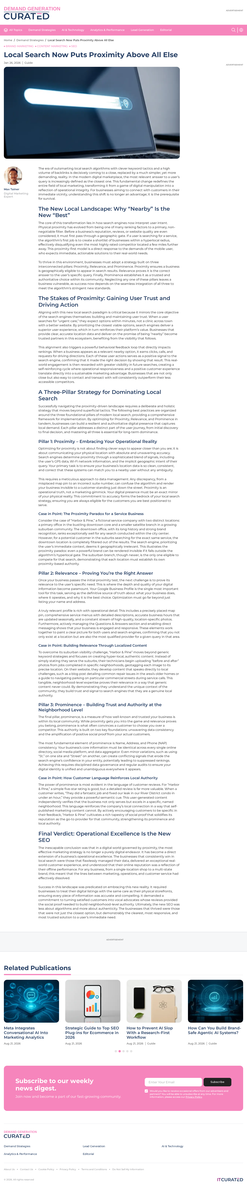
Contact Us (26, 1169)
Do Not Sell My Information (128, 1169)
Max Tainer (11, 189)
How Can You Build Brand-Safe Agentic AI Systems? (214, 1030)
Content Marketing (52, 46)
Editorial (166, 30)
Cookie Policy (46, 1169)
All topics (15, 30)
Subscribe (217, 1082)
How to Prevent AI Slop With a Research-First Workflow (150, 1033)
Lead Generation (142, 30)
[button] (116, 1051)
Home (8, 40)
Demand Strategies (42, 30)
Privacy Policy (68, 1169)
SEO (74, 46)
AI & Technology (73, 30)
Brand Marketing (20, 46)
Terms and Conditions (94, 1169)
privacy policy (194, 1096)
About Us (9, 1169)
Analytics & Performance (107, 30)
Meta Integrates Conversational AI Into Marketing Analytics (26, 1033)
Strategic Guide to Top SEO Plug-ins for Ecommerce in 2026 (92, 1033)
